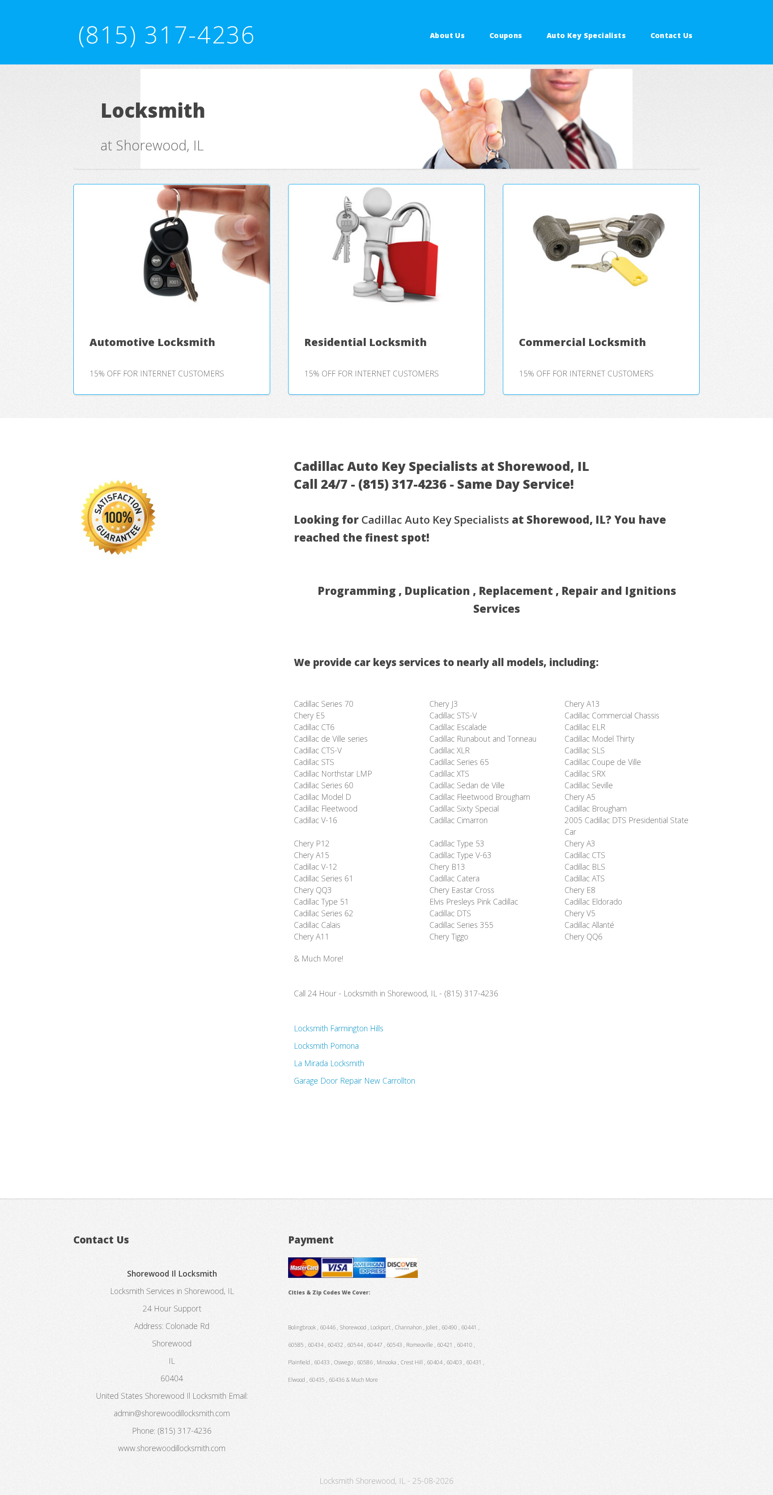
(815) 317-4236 (167, 34)
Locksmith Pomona (326, 1045)
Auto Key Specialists (586, 35)
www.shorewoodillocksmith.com (171, 1448)
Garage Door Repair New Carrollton (354, 1080)
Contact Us (671, 35)
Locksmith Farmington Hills (338, 1028)
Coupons (505, 35)
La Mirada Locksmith (329, 1063)
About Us (447, 35)
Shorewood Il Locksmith (185, 1395)
